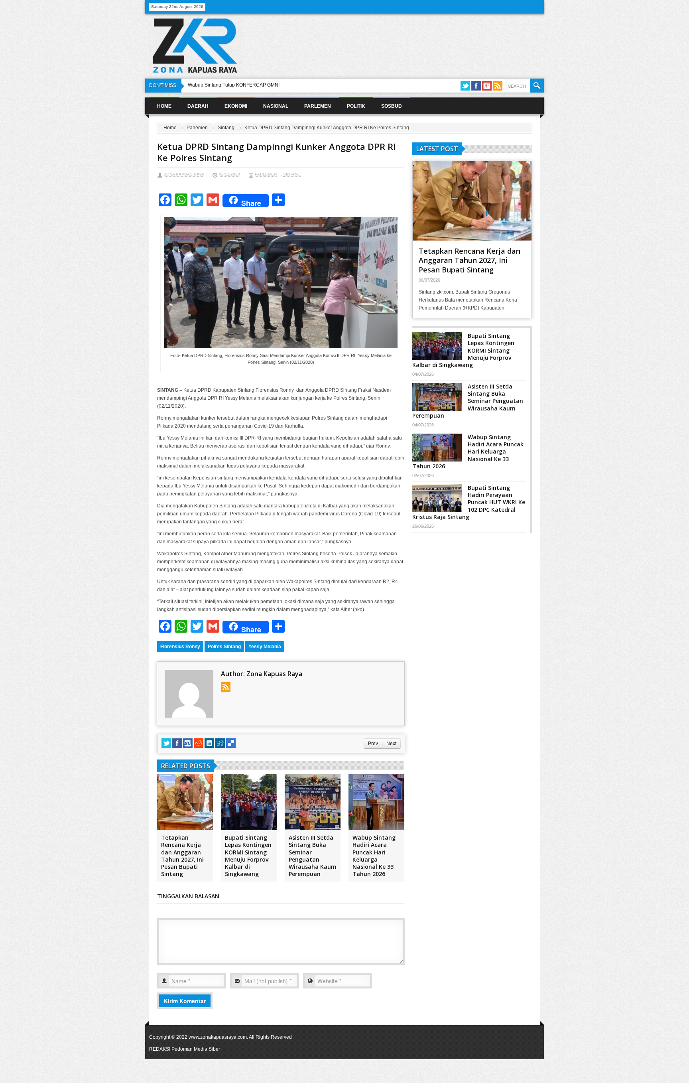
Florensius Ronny (180, 646)
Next (391, 743)
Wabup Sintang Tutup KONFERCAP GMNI (234, 85)
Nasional (275, 106)
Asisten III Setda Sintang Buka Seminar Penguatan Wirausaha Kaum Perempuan (313, 856)
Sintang (226, 127)
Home (164, 106)
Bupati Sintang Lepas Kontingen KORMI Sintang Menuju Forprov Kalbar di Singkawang (248, 856)
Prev (373, 743)
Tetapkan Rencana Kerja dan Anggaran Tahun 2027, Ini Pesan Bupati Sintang (182, 856)
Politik (356, 106)
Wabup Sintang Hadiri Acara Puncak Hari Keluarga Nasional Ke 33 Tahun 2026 (374, 856)
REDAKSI (159, 1049)
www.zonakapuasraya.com (218, 1037)
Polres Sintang (224, 646)
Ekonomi (235, 106)
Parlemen (317, 106)
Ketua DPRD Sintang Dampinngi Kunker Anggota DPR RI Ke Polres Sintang (276, 152)
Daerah (198, 106)
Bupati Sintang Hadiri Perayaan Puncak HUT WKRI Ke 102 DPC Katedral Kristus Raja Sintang (468, 502)
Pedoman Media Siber (195, 1049)
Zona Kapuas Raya (184, 174)
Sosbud (391, 106)
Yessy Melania (264, 646)
